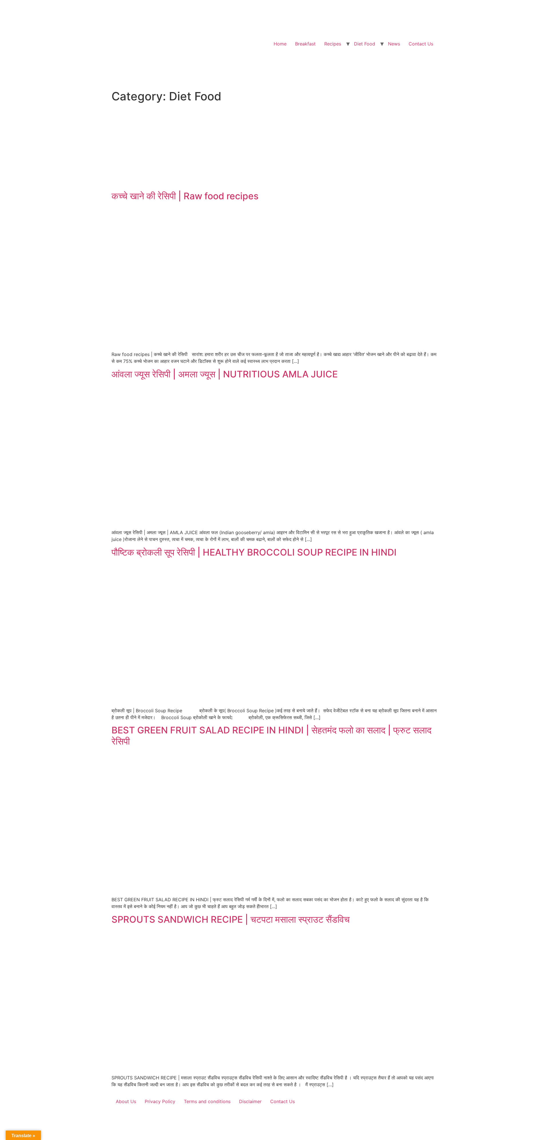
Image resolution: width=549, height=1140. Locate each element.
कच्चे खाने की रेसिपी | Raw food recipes (185, 196)
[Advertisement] (274, 148)
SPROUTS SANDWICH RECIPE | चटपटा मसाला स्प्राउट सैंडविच (231, 919)
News (394, 44)
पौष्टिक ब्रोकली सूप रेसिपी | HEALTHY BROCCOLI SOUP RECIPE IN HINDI (254, 552)
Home (280, 44)
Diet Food (364, 44)
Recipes (332, 44)
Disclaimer (250, 1101)
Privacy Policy (160, 1101)
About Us (126, 1101)
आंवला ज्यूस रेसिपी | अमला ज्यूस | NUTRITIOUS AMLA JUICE (225, 374)
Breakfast (305, 44)
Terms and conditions (207, 1101)
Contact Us (421, 44)
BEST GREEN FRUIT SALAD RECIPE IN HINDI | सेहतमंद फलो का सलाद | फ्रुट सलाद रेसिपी (271, 736)
